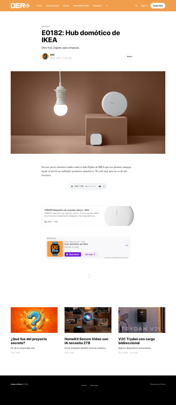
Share (129, 56)
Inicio (39, 5)
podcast (46, 26)
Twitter (84, 385)
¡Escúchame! (52, 5)
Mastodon (94, 385)
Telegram (97, 5)
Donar (66, 5)
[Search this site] (136, 6)
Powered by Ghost (157, 384)
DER (52, 55)
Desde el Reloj (16, 384)
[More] (107, 6)
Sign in (144, 5)
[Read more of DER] (45, 56)
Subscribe (158, 5)
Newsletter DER (81, 5)
